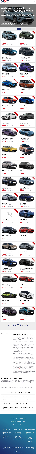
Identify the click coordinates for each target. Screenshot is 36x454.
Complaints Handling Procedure (29, 438)
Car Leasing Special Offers (18, 433)
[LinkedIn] (20, 424)
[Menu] (34, 2)
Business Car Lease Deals (6, 432)
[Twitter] (16, 424)
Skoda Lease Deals (18, 432)
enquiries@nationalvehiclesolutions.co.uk (18, 421)
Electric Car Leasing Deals (18, 436)
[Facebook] (13, 424)
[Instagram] (18, 424)
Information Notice (29, 433)
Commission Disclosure (30, 432)
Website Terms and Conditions (29, 429)
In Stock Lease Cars (6, 429)
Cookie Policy (29, 441)
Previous (9, 325)
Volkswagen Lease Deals (18, 429)
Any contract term (15, 23)
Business (23, 29)
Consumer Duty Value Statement (30, 436)
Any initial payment (5, 23)
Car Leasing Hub (18, 437)
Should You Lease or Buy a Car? (6, 438)
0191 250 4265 (22, 418)
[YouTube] (22, 424)
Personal (19, 29)
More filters (24, 23)
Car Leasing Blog (6, 436)
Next (27, 325)
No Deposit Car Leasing (6, 433)
